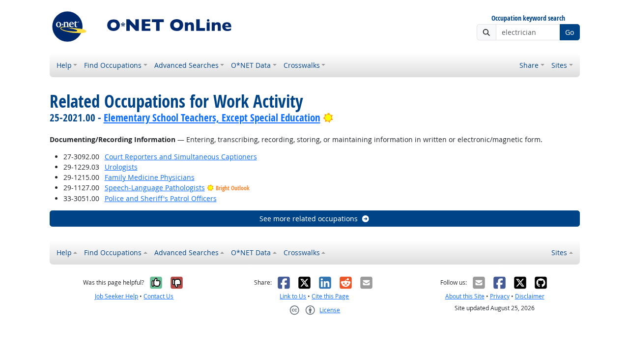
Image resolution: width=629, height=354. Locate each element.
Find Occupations (113, 65)
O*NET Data (251, 65)
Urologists (121, 167)
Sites (559, 65)
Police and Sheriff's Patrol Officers (161, 198)
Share (529, 65)
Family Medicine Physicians (150, 177)
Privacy (500, 296)
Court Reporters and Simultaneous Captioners (181, 156)
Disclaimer (529, 296)
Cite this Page (330, 296)
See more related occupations (308, 218)
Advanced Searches (186, 65)
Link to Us (293, 296)
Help (64, 65)
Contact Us (158, 296)
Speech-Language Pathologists (155, 187)
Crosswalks (302, 65)
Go (569, 32)
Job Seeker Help (116, 296)
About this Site (465, 296)
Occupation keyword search (528, 18)
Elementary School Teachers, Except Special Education (212, 117)
